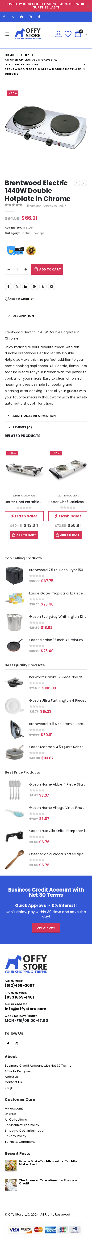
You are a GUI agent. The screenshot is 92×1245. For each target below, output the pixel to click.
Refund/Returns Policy (22, 1125)
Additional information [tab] (34, 416)
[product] (15, 576)
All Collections (16, 1119)
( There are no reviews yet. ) (45, 206)
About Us (12, 1076)
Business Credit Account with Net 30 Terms (38, 1065)
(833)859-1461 (19, 997)
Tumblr (43, 286)
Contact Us (13, 1082)
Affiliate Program (18, 1071)
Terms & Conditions (20, 1141)
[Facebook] (4, 17)
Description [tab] (23, 316)
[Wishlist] (68, 34)
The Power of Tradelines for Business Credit (48, 1182)
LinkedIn (25, 286)
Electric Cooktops (32, 233)
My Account (14, 1108)
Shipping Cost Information (25, 1130)
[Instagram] (30, 17)
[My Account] (58, 34)
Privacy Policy (15, 1136)
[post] (11, 1165)
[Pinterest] (21, 17)
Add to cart (50, 269)
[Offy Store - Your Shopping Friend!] (28, 33)
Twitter (17, 286)
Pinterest (34, 286)
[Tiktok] (39, 17)
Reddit (51, 286)
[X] (13, 17)
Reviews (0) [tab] (22, 427)
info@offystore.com (25, 1009)
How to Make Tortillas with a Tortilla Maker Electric (48, 1163)
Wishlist (11, 1114)
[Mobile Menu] (7, 34)
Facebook (8, 286)
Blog (8, 1087)
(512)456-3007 (20, 985)
